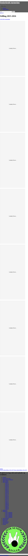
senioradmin (7, 19)
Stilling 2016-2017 (7, 470)
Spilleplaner (5, 511)
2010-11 (7, 501)
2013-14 (7, 498)
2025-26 (7, 484)
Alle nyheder (5, 523)
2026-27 (7, 483)
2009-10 (7, 503)
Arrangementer (6, 521)
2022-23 (7, 487)
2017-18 (7, 493)
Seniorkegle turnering (10, 2)
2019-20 (7, 491)
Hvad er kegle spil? (7, 478)
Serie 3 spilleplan (8, 514)
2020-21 (7, 490)
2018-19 (7, 492)
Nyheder (4, 477)
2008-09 (7, 504)
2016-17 (7, 494)
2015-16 (1, 12)
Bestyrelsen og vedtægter (8, 479)
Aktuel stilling (5, 9)
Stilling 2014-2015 (20, 470)
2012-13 (7, 499)
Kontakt (4, 8)
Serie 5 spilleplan (8, 517)
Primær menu (3, 5)
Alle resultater (5, 482)
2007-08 (7, 505)
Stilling (1, 468)
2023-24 (7, 486)
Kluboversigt (5, 519)
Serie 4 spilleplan (8, 516)
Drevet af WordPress (4, 555)
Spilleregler (5, 510)
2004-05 (7, 509)
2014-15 (7, 497)
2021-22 (7, 489)
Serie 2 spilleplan (8, 513)
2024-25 (7, 485)
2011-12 (7, 500)
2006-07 (7, 506)
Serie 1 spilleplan (8, 512)
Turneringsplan (6, 518)
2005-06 (7, 507)
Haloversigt (5, 520)
